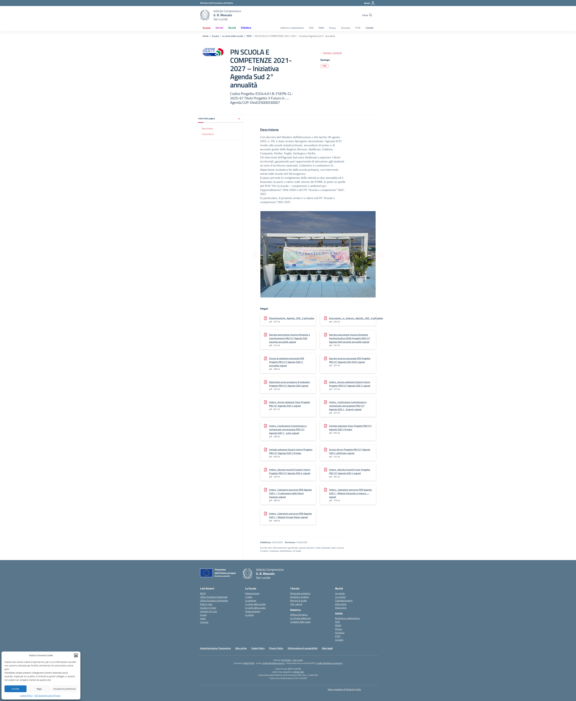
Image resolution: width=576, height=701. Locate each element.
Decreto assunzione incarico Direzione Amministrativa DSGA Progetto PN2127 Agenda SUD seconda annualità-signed (349, 338)
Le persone (250, 600)
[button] (75, 655)
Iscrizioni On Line (208, 611)
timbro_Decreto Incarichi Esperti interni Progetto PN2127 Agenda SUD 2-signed (289, 471)
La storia (249, 615)
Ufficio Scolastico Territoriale (214, 600)
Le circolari (340, 597)
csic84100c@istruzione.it (273, 663)
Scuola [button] (206, 28)
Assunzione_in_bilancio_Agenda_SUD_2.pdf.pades (356, 318)
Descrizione (207, 128)
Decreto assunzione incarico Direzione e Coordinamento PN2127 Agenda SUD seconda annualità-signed (289, 338)
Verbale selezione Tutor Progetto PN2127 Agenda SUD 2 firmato (350, 427)
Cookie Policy (26, 695)
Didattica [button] (246, 28)
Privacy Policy (276, 648)
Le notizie (340, 593)
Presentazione (252, 593)
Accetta (15, 689)
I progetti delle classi (300, 622)
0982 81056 (249, 663)
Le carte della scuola (255, 608)
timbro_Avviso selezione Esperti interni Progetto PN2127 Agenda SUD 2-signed (349, 383)
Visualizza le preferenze (64, 689)
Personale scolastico (300, 593)
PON (311, 28)
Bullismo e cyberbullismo (292, 28)
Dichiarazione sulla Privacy (47, 695)
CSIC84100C (298, 671)
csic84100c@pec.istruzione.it (329, 663)
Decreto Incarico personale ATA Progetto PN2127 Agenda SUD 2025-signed (349, 360)
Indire (203, 618)
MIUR (203, 593)
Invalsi (203, 615)
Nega (39, 689)
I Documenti (208, 134)
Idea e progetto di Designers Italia (344, 689)
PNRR (321, 28)
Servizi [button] (219, 28)
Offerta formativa (299, 614)
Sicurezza (345, 28)
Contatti (369, 28)
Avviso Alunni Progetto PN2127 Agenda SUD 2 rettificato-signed (349, 451)
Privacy (332, 28)
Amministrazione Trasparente (215, 648)
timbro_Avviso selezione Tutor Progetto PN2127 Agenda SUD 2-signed (289, 404)
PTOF (358, 28)
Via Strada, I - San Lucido (292, 660)
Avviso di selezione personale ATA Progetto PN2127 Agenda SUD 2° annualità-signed (286, 362)
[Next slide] (380, 255)
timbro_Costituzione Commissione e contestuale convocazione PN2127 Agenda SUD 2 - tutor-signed (288, 429)
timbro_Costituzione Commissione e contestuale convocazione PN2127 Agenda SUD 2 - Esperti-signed (348, 405)
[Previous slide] (255, 255)
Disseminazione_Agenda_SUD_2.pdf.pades (291, 318)
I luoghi (248, 597)
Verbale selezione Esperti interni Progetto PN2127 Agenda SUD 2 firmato (290, 451)
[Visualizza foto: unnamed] (318, 254)
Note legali (327, 648)
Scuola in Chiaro (208, 608)
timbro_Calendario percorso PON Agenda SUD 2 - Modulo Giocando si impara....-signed (350, 493)
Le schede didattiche (300, 618)
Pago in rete (206, 604)
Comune (204, 622)
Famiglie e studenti (299, 597)
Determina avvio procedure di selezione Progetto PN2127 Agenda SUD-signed (289, 383)
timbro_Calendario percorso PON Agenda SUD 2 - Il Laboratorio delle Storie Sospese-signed (290, 493)
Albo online (340, 604)
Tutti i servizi (296, 604)
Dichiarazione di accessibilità (302, 648)
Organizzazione (252, 611)
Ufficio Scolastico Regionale (213, 597)
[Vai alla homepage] (205, 15)
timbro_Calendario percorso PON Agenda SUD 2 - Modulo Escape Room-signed (290, 515)
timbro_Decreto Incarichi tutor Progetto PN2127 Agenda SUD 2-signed (349, 471)
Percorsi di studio (298, 600)
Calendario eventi (343, 600)
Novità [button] (232, 28)
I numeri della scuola (255, 604)
